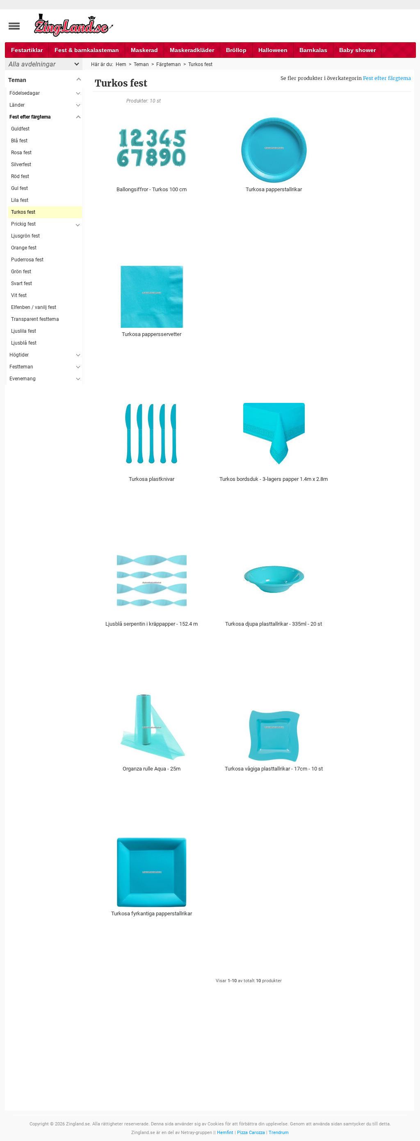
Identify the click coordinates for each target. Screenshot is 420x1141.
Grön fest (21, 271)
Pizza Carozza (251, 1132)
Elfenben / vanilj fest (33, 307)
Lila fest (19, 200)
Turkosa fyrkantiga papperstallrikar (151, 913)
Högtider (19, 355)
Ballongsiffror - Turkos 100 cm (151, 189)
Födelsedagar (24, 93)
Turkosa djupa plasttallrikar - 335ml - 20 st (273, 624)
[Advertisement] (44, 508)
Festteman (21, 367)
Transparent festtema (35, 319)
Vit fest (19, 295)
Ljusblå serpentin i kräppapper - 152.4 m (151, 624)
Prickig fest (23, 224)
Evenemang (22, 379)
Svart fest (21, 283)
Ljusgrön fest (25, 236)
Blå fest (19, 141)
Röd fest (20, 176)
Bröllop (236, 50)
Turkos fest (23, 212)
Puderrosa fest (27, 260)
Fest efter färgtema (387, 78)
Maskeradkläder (192, 50)
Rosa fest (21, 152)
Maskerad (144, 50)
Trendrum (279, 1132)
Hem (121, 64)
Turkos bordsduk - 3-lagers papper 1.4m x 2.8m (273, 479)
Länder (17, 105)
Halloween (273, 50)
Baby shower (357, 50)
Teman (17, 80)
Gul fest (19, 188)
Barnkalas (313, 50)
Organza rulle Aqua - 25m (151, 769)
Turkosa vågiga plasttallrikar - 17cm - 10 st (274, 769)
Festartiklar (27, 50)
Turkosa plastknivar (151, 479)
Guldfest (20, 129)
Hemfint (225, 1132)
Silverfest (21, 164)
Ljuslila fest (23, 331)
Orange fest (24, 248)
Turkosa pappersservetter (151, 334)
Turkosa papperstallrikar (274, 189)
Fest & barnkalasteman (87, 50)
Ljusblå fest (24, 343)
